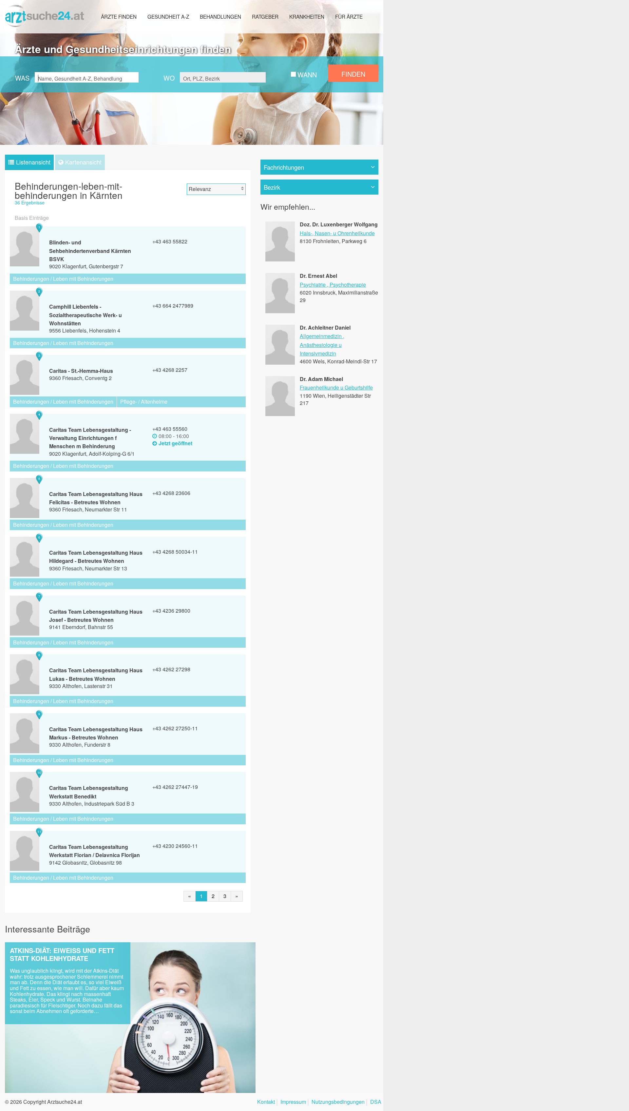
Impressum (293, 1102)
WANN (307, 74)
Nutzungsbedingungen (338, 1102)
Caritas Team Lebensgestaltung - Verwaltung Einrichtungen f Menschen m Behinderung (90, 438)
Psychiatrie (313, 284)
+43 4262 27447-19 (175, 787)
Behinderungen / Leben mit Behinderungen (63, 278)
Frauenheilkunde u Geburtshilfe (336, 387)
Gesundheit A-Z (168, 16)
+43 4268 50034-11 (175, 551)
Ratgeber (265, 16)
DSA (375, 1102)
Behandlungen (220, 16)
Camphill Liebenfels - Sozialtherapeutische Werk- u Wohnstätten (85, 315)
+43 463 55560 (169, 428)
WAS (22, 78)
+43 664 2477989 (172, 305)
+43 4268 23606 (171, 493)
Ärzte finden (119, 16)
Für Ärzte (349, 16)
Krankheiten (306, 16)
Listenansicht (33, 162)
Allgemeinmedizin (321, 336)
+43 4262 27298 (171, 669)
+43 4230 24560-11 (175, 846)
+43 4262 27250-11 (175, 728)
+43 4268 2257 (169, 370)
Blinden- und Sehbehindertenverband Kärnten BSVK (90, 251)
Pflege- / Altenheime (143, 401)
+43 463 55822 (169, 241)
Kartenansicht (83, 162)
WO (169, 78)
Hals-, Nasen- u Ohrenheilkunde (337, 233)
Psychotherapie (348, 284)
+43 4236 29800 (171, 610)
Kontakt (266, 1102)
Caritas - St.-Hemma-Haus (81, 370)
